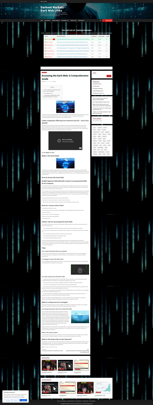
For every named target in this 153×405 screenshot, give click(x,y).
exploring (104, 136)
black (94, 129)
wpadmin (44, 81)
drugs (109, 134)
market (102, 143)
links (99, 143)
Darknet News (109, 20)
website (107, 151)
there (105, 149)
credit (102, 132)
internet (108, 140)
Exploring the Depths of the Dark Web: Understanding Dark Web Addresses (77, 351)
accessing (46, 346)
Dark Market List (65, 20)
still (102, 149)
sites (99, 149)
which (104, 154)
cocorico (104, 129)
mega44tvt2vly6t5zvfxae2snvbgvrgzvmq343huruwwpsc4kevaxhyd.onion (72, 56)
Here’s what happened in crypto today (101, 102)
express (94, 138)
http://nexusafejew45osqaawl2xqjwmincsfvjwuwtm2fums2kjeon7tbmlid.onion (73, 39)
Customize (8, 400)
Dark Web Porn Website (49, 365)
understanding (101, 151)
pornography (100, 147)
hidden (100, 140)
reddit (106, 147)
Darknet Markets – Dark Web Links (53, 8)
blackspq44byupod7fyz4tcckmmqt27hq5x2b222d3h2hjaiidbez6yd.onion (72, 53)
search (94, 149)
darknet (95, 134)
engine (94, 136)
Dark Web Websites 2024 (98, 90)
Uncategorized (44, 72)
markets (107, 143)
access (94, 127)
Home (42, 20)
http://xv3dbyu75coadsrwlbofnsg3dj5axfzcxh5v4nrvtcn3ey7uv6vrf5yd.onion (73, 50)
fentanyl (99, 138)
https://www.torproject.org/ (75, 33)
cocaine (98, 129)
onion (101, 145)
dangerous (107, 132)
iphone (94, 143)
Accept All (23, 400)
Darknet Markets (56, 20)
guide (56, 346)
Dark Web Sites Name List (98, 93)
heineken (95, 140)
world (108, 154)
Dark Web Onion (81, 365)
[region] (15, 396)
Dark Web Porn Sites (65, 365)
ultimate (95, 151)
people (94, 147)
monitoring (95, 145)
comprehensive (51, 346)
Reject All (15, 400)
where (100, 154)
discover (104, 134)
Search (94, 72)
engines (99, 136)
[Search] (100, 20)
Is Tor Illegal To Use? (48, 93)
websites (95, 154)
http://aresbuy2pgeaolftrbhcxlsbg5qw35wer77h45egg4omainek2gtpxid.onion (73, 48)
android (105, 127)
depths (99, 134)
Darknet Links (73, 20)
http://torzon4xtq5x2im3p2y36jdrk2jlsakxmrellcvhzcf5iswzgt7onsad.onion (72, 45)
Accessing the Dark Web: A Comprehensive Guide (52, 350)
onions (104, 145)
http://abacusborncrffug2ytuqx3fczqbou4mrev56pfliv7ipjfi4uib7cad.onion (72, 42)
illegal (104, 140)
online (109, 145)
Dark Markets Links (78, 403)
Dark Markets (47, 20)
